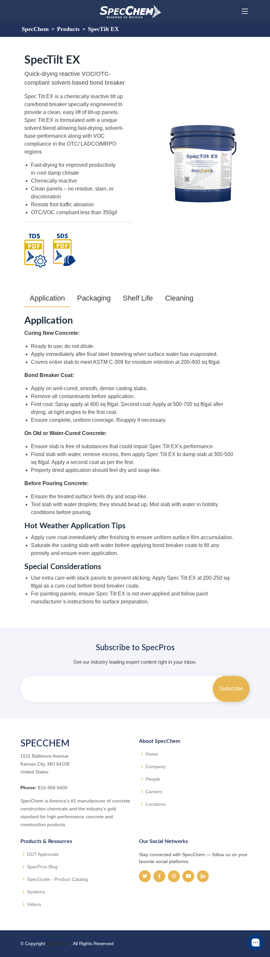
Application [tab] (47, 298)
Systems (36, 891)
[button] (255, 942)
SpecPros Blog (42, 866)
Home (152, 754)
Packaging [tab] (94, 298)
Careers (154, 791)
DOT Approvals (43, 854)
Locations (156, 804)
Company (156, 766)
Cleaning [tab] (179, 298)
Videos (34, 904)
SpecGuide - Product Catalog (57, 879)
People (153, 779)
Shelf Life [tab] (138, 298)
